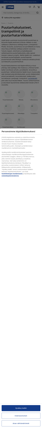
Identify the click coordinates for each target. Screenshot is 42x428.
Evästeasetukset (21, 416)
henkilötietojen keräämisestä (12, 174)
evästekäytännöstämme (10, 176)
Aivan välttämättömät (21, 423)
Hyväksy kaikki (21, 408)
